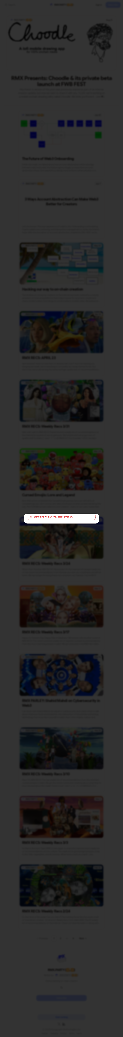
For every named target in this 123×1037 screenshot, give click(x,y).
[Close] (95, 517)
